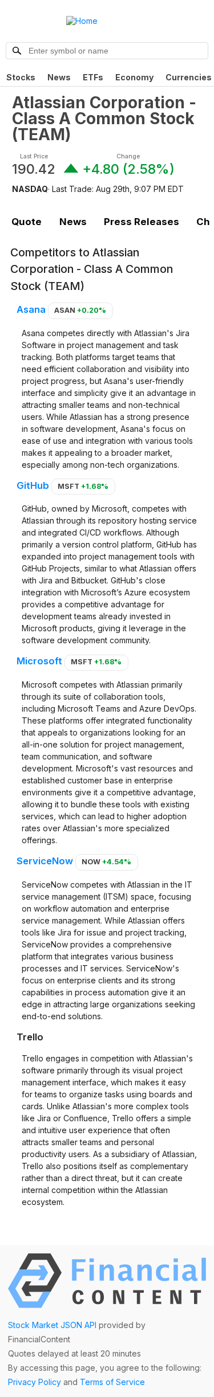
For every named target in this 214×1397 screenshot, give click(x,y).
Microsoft (39, 661)
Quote (26, 221)
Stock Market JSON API (52, 1325)
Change (128, 156)
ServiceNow (45, 861)
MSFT (83, 486)
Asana (31, 309)
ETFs (93, 77)
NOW (106, 861)
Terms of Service (112, 1382)
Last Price (34, 156)
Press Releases (141, 221)
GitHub (33, 485)
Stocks (20, 77)
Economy (134, 77)
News (59, 77)
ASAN (80, 310)
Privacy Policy (34, 1382)
